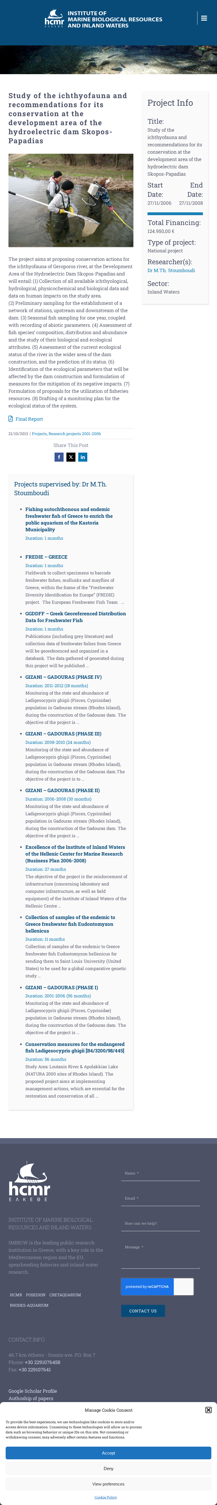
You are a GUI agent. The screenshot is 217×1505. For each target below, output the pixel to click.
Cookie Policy (106, 1497)
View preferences (108, 1484)
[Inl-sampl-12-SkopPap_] (70, 200)
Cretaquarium (65, 1294)
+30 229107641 (35, 1369)
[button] (208, 1410)
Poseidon (35, 1294)
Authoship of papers (30, 1398)
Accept (108, 1453)
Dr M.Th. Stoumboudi (171, 270)
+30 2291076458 (42, 1362)
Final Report (29, 419)
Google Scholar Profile (32, 1391)
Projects (39, 433)
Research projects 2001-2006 (75, 433)
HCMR (16, 1294)
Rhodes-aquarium (29, 1305)
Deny (109, 1468)
